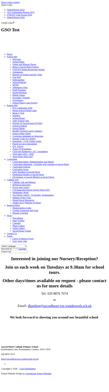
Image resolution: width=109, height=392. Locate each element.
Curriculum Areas (20, 169)
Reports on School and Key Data (27, 74)
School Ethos (18, 62)
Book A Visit (18, 113)
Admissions (17, 72)
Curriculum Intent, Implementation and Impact (33, 162)
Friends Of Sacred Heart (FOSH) (27, 123)
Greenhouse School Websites (38, 373)
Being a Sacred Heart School (25, 67)
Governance (17, 100)
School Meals (18, 128)
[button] (13, 22)
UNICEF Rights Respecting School (28, 69)
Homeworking (13, 205)
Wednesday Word (20, 192)
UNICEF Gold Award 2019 (19, 15)
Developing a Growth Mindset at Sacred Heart (33, 177)
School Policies (19, 82)
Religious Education (21, 185)
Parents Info (12, 105)
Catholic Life (13, 179)
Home (9, 54)
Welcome (16, 59)
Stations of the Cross (21, 197)
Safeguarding (18, 80)
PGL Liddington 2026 (22, 108)
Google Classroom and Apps (25, 210)
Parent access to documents (24, 144)
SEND (15, 85)
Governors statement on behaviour (27, 136)
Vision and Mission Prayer (24, 64)
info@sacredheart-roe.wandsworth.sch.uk (19, 359)
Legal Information (27, 369)
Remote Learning (20, 213)
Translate (22, 249)
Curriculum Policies (21, 167)
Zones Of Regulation (21, 149)
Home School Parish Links (24, 110)
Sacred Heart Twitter (21, 231)
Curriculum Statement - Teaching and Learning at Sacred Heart (40, 164)
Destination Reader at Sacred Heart (28, 174)
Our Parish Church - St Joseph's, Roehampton (33, 195)
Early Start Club (19, 241)
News (9, 215)
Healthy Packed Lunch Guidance (27, 131)
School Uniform (19, 126)
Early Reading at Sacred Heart (26, 172)
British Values (18, 95)
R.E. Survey (18, 146)
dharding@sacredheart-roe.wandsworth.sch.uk (60, 306)
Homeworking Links (21, 208)
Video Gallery (18, 228)
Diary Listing (18, 220)
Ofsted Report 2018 (16, 17)
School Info (12, 57)
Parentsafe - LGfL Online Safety (27, 141)
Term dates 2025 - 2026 (23, 154)
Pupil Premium (19, 90)
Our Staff (16, 77)
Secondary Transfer (21, 98)
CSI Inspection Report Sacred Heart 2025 (31, 190)
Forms (9, 236)
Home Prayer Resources (23, 200)
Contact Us (12, 233)
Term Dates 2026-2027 (22, 156)
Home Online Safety (21, 133)
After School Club (20, 121)
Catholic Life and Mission (24, 182)
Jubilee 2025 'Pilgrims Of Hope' (26, 203)
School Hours (18, 118)
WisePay (16, 115)
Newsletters (17, 218)
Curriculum (12, 159)
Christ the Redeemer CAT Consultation (30, 151)
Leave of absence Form (22, 238)
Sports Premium (19, 92)
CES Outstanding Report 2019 (20, 12)
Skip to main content (10, 2)
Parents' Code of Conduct (23, 138)
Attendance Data (20, 87)
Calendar (16, 223)
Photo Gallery (18, 226)
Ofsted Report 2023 (16, 10)
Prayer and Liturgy (20, 187)
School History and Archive (24, 103)
